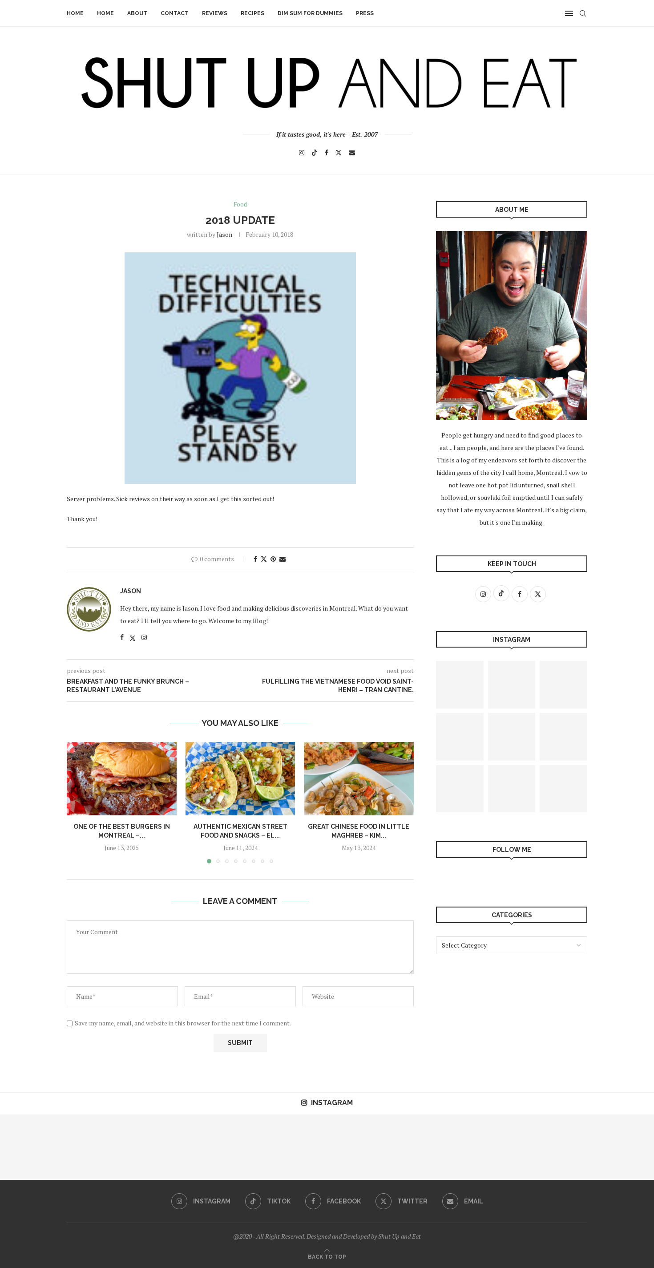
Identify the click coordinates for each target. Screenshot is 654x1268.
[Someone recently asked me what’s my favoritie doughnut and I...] (98, 1147)
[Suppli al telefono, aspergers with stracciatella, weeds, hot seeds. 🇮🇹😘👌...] (460, 737)
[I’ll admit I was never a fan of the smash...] (563, 737)
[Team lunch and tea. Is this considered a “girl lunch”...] (563, 685)
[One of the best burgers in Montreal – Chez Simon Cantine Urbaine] (122, 778)
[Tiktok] (314, 153)
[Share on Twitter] (264, 559)
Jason (224, 234)
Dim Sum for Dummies (310, 13)
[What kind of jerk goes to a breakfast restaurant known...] (460, 789)
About (137, 13)
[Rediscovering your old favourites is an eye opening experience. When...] (229, 1147)
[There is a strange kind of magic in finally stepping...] (163, 1147)
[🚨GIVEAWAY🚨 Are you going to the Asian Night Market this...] (512, 685)
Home (75, 13)
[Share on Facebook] (255, 559)
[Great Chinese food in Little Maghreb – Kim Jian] (359, 778)
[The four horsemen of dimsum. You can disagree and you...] (32, 1147)
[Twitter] (338, 153)
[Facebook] (326, 153)
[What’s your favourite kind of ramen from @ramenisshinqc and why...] (563, 789)
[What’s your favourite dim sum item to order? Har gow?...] (512, 789)
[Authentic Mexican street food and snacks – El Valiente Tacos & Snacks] (240, 778)
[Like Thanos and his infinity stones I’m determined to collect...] (512, 737)
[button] (78, 802)
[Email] (352, 153)
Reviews (214, 13)
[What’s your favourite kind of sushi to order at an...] (621, 1147)
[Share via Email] (282, 559)
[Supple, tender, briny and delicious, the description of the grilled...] (460, 685)
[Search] (582, 13)
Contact (175, 13)
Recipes (252, 13)
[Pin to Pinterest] (273, 559)
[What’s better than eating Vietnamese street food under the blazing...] (425, 1147)
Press (365, 13)
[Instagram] (301, 153)
